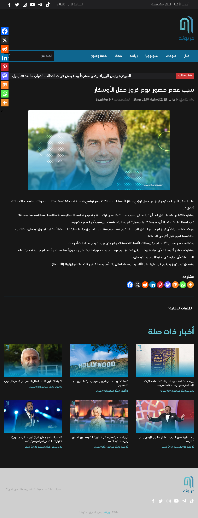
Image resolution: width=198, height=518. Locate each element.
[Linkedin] (152, 284)
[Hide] (1, 111)
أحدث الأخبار (181, 4)
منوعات (171, 56)
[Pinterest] (160, 284)
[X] (137, 284)
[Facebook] (130, 284)
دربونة (107, 512)
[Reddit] (145, 284)
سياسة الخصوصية (49, 489)
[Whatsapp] (182, 284)
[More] (190, 284)
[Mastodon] (167, 284)
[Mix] (175, 284)
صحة (118, 56)
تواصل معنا (27, 489)
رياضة (134, 56)
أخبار (187, 56)
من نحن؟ (12, 489)
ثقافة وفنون (99, 56)
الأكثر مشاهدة (161, 4)
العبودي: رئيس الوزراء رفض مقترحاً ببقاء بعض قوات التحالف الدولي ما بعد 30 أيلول (87, 76)
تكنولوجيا (151, 56)
